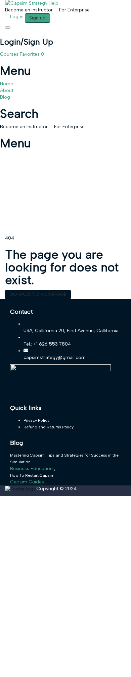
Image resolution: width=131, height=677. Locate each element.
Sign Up (39, 667)
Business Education (32, 468)
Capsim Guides (27, 482)
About (6, 90)
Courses (10, 54)
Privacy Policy (36, 420)
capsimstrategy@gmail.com (55, 357)
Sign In (55, 667)
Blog (5, 97)
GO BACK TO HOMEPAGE (38, 294)
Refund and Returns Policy (49, 427)
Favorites (32, 54)
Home (6, 84)
